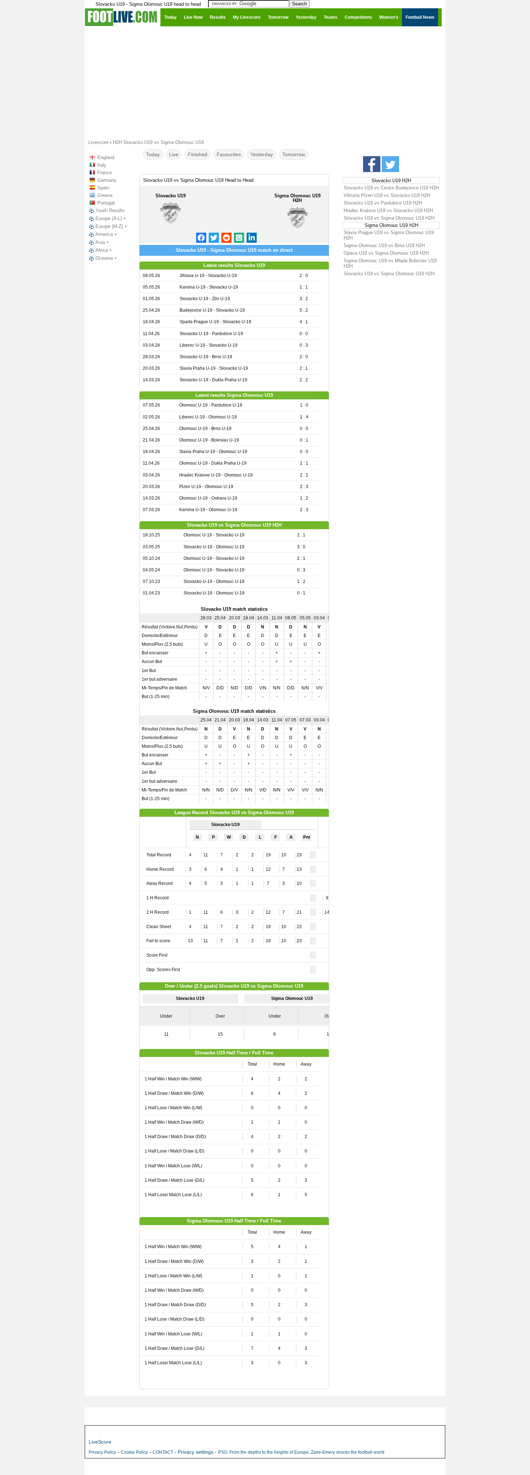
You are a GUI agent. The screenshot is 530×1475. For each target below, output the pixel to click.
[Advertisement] (265, 82)
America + (106, 234)
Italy (101, 165)
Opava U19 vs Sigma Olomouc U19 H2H (386, 253)
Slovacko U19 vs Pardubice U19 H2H (383, 203)
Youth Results (110, 210)
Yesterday (261, 154)
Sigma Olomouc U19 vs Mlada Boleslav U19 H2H (390, 263)
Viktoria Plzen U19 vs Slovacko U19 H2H (387, 195)
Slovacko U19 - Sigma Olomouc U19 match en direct (234, 250)
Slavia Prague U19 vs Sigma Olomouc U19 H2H (389, 235)
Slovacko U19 (170, 195)
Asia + (102, 242)
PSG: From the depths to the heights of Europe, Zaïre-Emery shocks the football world (301, 1452)
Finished (197, 154)
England (105, 157)
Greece (104, 195)
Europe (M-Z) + (111, 226)
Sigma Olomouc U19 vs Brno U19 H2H (384, 245)
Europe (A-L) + (111, 218)
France (104, 172)
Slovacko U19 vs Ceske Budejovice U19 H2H (391, 187)
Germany (106, 180)
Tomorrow (293, 154)
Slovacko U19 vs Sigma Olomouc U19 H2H (389, 218)
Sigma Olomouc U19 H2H (297, 198)
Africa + (104, 250)
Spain (103, 187)
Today (153, 154)
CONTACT (163, 1452)
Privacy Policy (102, 1452)
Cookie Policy (134, 1452)
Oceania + (106, 258)
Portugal (106, 203)
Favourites (229, 154)
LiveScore (100, 1442)
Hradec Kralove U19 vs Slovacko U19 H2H (388, 210)
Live (173, 154)
